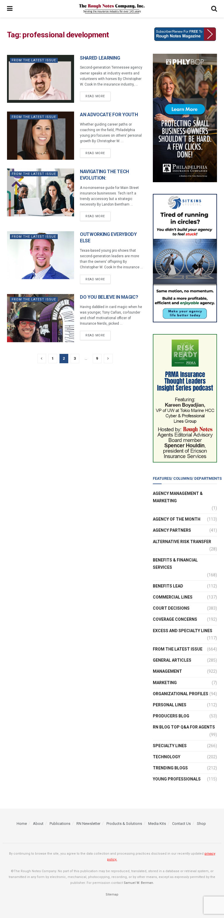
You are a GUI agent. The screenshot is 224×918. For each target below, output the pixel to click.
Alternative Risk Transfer (182, 541)
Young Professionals (177, 779)
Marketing (165, 682)
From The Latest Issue (34, 60)
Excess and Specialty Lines (182, 630)
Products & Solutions (124, 823)
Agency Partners (172, 530)
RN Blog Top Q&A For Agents (184, 727)
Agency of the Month (176, 519)
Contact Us (181, 823)
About (38, 823)
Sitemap (112, 894)
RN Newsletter (88, 823)
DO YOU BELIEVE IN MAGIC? (109, 297)
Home (22, 823)
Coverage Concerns (175, 619)
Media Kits (157, 823)
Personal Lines (169, 705)
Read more (95, 96)
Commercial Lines (172, 597)
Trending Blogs (170, 768)
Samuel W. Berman (138, 883)
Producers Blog (171, 716)
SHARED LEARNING (100, 58)
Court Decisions (171, 608)
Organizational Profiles (180, 693)
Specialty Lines (170, 745)
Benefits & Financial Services (175, 564)
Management (167, 671)
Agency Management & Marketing (178, 497)
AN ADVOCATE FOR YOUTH (109, 114)
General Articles (172, 660)
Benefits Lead (168, 586)
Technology (166, 756)
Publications (60, 823)
